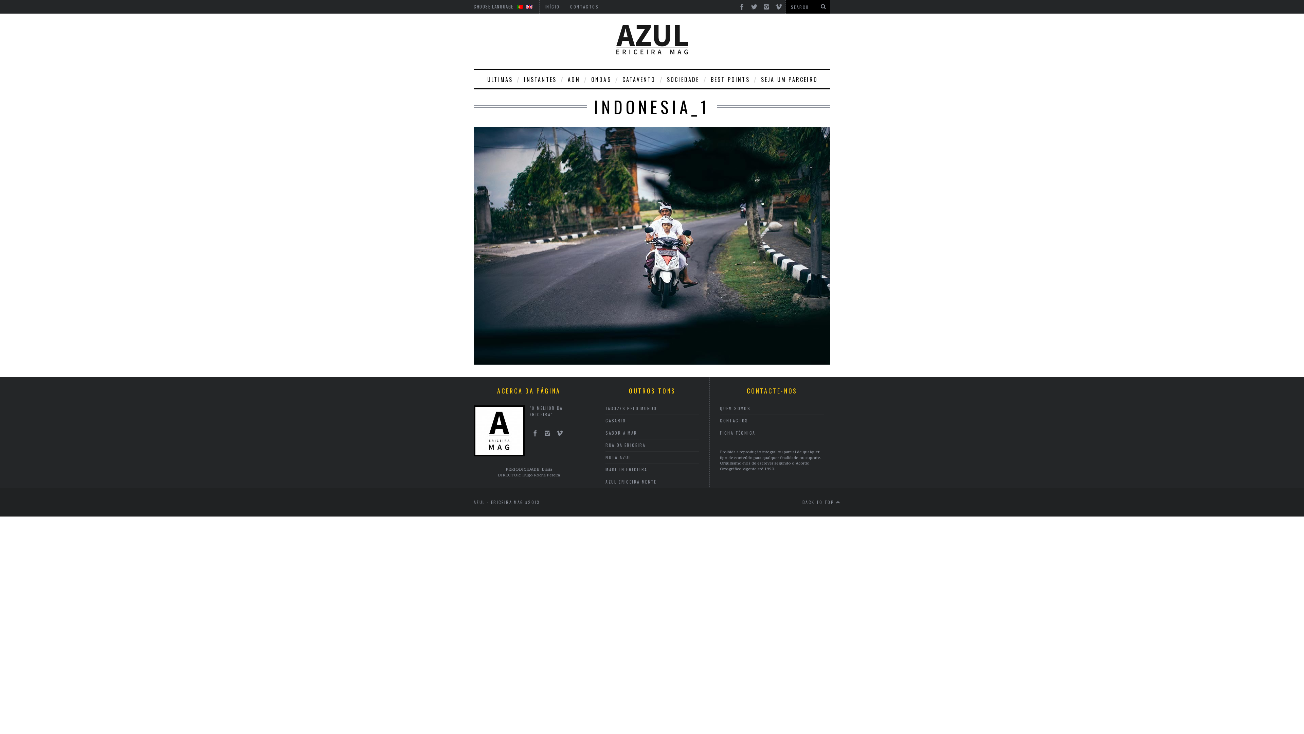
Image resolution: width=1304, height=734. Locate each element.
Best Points (730, 79)
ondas (601, 79)
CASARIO (615, 420)
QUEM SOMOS (735, 408)
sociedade (683, 79)
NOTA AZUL (618, 457)
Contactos (734, 420)
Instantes (540, 79)
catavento (639, 79)
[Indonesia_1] (652, 362)
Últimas (500, 79)
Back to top (819, 502)
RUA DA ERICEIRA (625, 445)
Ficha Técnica (737, 433)
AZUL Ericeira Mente (631, 482)
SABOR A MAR (621, 433)
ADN (574, 79)
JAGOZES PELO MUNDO (631, 408)
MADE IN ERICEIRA (626, 469)
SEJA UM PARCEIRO (789, 79)
